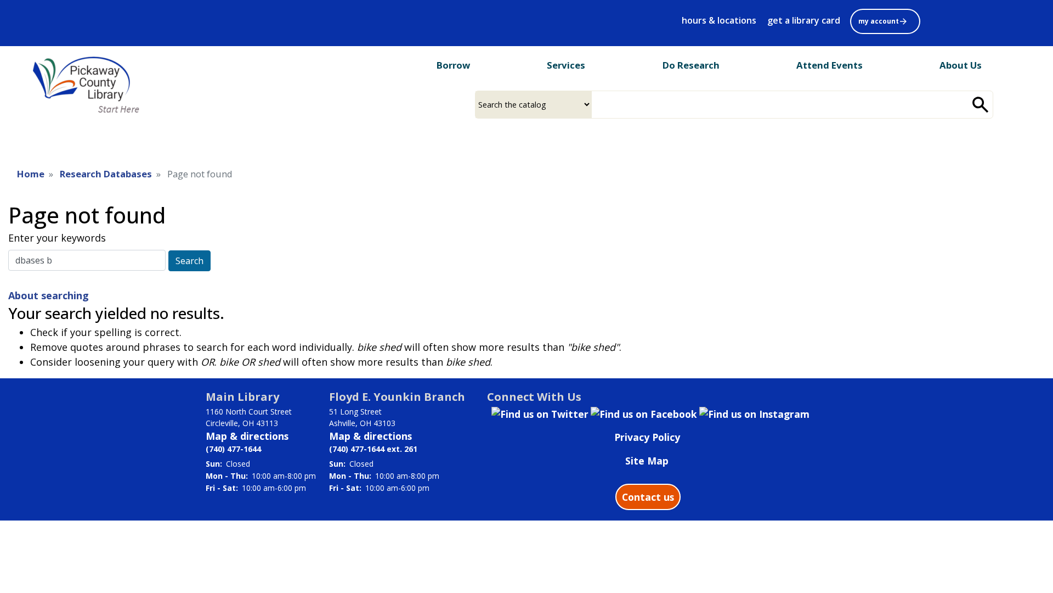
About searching (48, 295)
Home (30, 173)
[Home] (94, 86)
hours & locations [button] (719, 20)
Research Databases (106, 173)
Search (189, 261)
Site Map (647, 460)
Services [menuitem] (566, 65)
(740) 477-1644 (233, 449)
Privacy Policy (647, 437)
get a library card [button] (803, 20)
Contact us (648, 497)
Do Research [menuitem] (691, 65)
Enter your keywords (57, 237)
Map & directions (247, 436)
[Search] (981, 104)
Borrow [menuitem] (453, 65)
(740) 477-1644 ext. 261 (373, 449)
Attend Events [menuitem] (829, 65)
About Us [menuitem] (960, 65)
